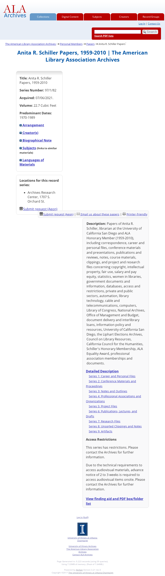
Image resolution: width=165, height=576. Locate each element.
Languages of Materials (32, 162)
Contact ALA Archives (82, 554)
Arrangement (33, 125)
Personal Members (71, 44)
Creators (124, 16)
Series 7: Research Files (104, 421)
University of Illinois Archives (82, 546)
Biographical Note (37, 140)
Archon (79, 569)
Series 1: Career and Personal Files (112, 376)
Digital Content (70, 16)
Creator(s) (30, 133)
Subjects (97, 16)
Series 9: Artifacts (100, 431)
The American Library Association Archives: (30, 44)
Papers (90, 44)
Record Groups (151, 16)
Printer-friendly (137, 214)
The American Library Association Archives (82, 550)
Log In (142, 23)
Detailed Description (102, 371)
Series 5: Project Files (103, 406)
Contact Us (154, 23)
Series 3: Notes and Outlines (108, 391)
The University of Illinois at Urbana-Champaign (90, 572)
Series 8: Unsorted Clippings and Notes (115, 426)
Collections (43, 16)
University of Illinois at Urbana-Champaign (83, 539)
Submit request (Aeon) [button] (40, 209)
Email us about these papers (100, 214)
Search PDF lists (103, 36)
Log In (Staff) (83, 517)
